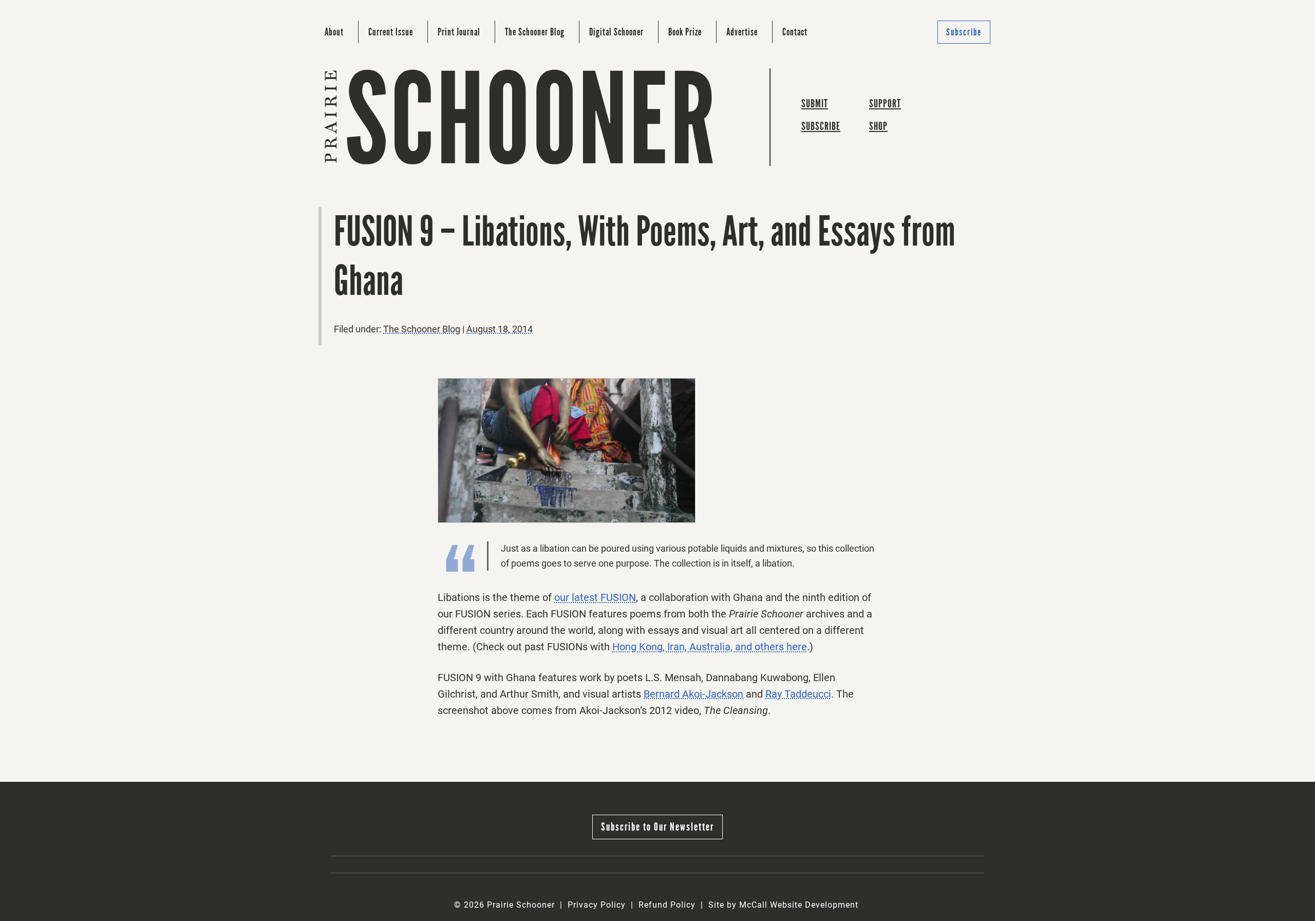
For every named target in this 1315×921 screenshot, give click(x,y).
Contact (794, 32)
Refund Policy (667, 905)
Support (885, 103)
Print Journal (459, 32)
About (334, 32)
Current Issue (390, 32)
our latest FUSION (595, 597)
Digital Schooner (616, 32)
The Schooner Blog (535, 32)
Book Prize (685, 32)
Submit (814, 103)
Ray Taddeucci (798, 694)
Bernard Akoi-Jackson (693, 694)
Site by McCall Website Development (783, 905)
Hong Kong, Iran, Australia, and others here (709, 647)
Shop (878, 126)
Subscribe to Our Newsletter (657, 827)
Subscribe (964, 32)
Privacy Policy (597, 905)
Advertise (742, 32)
